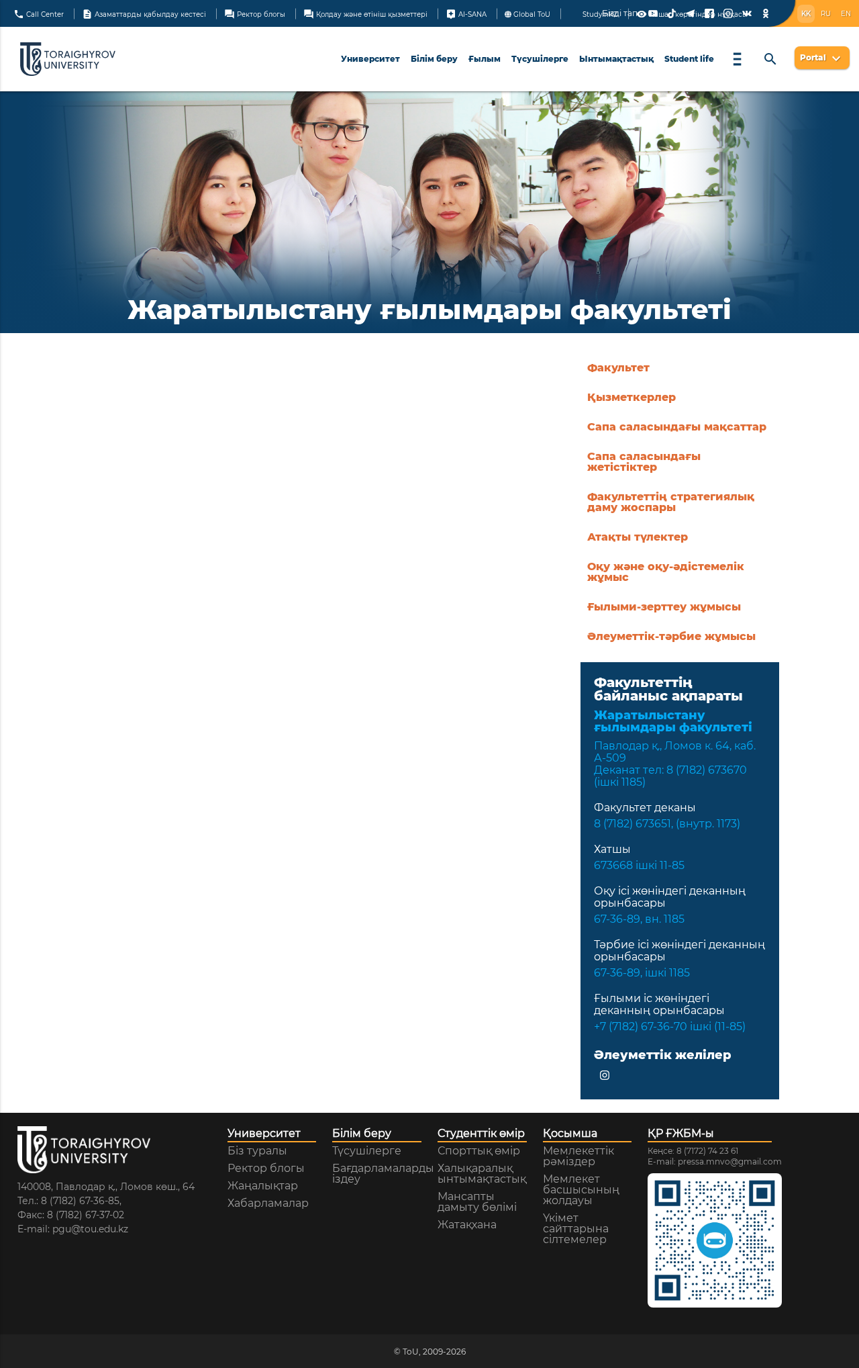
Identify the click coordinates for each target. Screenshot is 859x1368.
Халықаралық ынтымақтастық (482, 1174)
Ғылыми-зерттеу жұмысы (664, 606)
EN (846, 13)
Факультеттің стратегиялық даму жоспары (670, 502)
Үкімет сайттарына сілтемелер (576, 1229)
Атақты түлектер (637, 537)
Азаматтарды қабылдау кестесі (144, 13)
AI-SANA (466, 13)
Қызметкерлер (631, 397)
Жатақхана (467, 1225)
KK (806, 13)
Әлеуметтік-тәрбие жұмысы (671, 636)
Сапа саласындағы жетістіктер (644, 461)
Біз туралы (257, 1151)
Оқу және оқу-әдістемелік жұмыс (665, 572)
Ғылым (484, 59)
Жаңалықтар (263, 1186)
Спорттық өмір (479, 1151)
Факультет (618, 367)
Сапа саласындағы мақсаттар (676, 426)
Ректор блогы (254, 13)
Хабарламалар (268, 1203)
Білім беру (434, 59)
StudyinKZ (599, 13)
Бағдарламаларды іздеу (383, 1174)
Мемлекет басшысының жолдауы (581, 1190)
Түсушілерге (539, 59)
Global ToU (530, 13)
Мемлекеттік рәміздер (578, 1156)
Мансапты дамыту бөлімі (477, 1202)
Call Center (38, 13)
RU (826, 13)
